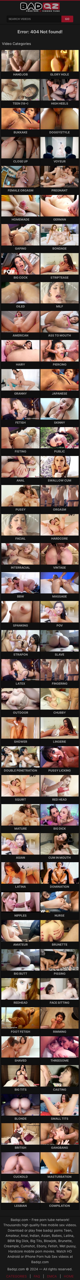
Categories (16, 1276)
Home (69, 1276)
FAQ (37, 1276)
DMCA (52, 1276)
